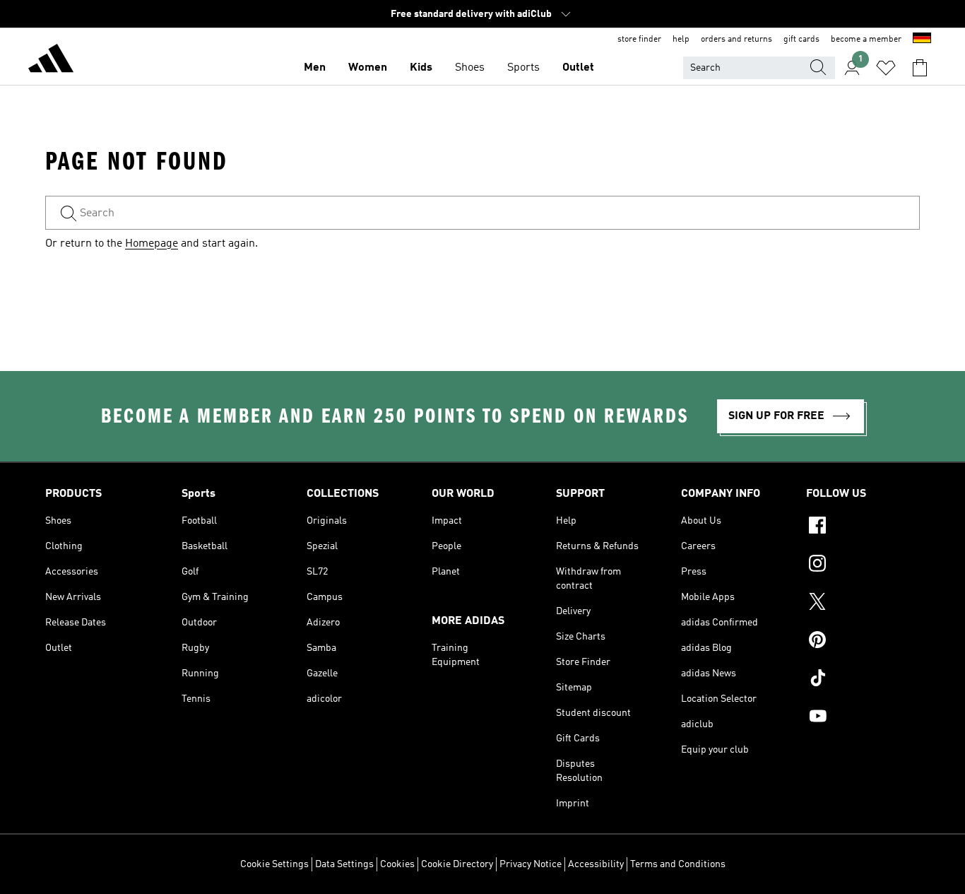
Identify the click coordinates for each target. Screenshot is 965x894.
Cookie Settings (274, 864)
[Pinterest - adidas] (863, 642)
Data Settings (344, 864)
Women (367, 67)
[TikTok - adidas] (863, 680)
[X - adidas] (863, 603)
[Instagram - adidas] (863, 565)
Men (315, 67)
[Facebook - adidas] (863, 527)
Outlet (578, 67)
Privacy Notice (530, 864)
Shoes (470, 67)
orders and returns (736, 39)
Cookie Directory (457, 864)
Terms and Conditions (678, 864)
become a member (866, 39)
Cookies (397, 864)
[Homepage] (50, 61)
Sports (523, 67)
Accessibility (596, 864)
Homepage (151, 243)
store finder (639, 39)
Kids (421, 67)
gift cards (801, 39)
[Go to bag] (920, 68)
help (681, 39)
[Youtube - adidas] (863, 718)
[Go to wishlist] (886, 68)
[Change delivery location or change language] (922, 39)
